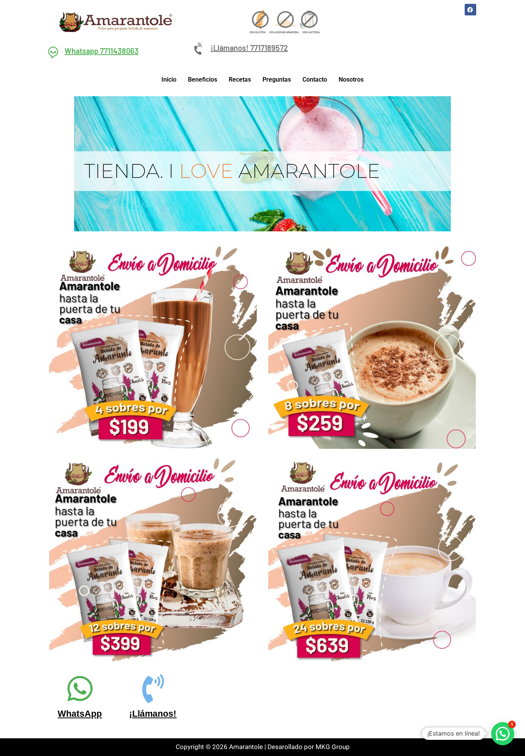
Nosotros (351, 79)
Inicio (168, 79)
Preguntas (276, 79)
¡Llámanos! (152, 714)
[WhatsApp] (79, 688)
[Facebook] (470, 9)
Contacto (314, 79)
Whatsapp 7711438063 (102, 50)
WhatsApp (80, 714)
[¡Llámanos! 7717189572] (199, 49)
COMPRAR (153, 394)
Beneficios (202, 79)
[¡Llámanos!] (152, 688)
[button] (502, 733)
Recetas (240, 79)
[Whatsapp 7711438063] (53, 52)
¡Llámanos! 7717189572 (249, 47)
